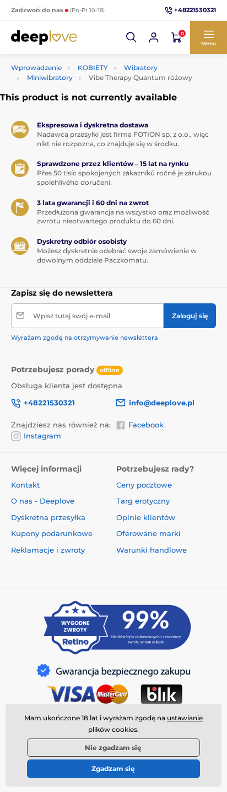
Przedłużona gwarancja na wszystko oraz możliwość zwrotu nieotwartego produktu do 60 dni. (123, 217)
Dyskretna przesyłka (48, 517)
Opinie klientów (145, 517)
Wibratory (141, 67)
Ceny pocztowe (144, 484)
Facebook (146, 424)
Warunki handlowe (151, 549)
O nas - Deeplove (42, 500)
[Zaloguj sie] (154, 37)
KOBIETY (93, 67)
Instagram (42, 435)
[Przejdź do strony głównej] (44, 37)
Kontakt (25, 484)
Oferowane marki (148, 533)
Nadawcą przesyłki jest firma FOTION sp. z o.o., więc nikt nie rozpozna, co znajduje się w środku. (123, 139)
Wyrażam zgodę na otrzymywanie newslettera (84, 337)
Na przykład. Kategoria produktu (96, 60)
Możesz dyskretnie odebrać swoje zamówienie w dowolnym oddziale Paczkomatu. (117, 255)
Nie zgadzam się (113, 747)
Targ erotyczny (143, 500)
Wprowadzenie (36, 67)
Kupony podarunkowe (52, 533)
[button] (132, 37)
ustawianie (185, 718)
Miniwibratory (50, 77)
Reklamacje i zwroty (48, 549)
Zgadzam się (113, 768)
